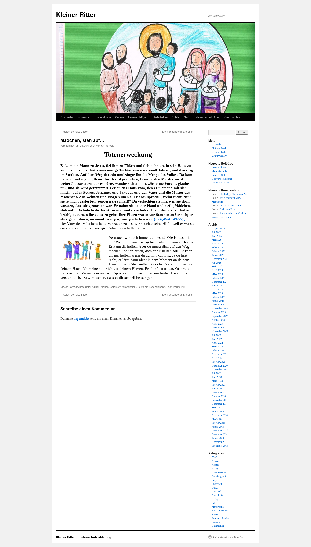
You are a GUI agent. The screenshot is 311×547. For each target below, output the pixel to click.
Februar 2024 (218, 296)
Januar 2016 (218, 426)
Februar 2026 (218, 251)
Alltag (215, 468)
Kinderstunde (103, 117)
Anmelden (217, 144)
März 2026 (217, 247)
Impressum (84, 117)
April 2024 (217, 289)
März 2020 (217, 380)
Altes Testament (220, 472)
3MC (186, 117)
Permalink (179, 287)
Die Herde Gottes (220, 182)
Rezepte (216, 521)
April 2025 (217, 270)
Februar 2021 (218, 361)
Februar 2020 (218, 384)
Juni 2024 (217, 285)
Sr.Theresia (107, 145)
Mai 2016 (217, 419)
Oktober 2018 (219, 396)
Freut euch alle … (221, 167)
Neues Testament (111, 287)
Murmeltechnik (219, 171)
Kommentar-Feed (220, 152)
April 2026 (217, 243)
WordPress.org (219, 155)
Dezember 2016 (220, 415)
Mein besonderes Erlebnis (179, 131)
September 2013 (220, 445)
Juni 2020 (217, 377)
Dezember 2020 (220, 365)
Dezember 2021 (220, 354)
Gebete (119, 117)
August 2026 (218, 228)
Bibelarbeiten (160, 117)
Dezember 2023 (220, 304)
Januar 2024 (218, 300)
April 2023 (217, 323)
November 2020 (220, 369)
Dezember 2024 (220, 281)
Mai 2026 (217, 239)
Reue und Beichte (220, 518)
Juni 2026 (217, 235)
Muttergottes (218, 506)
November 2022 (220, 331)
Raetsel (215, 514)
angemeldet (81, 318)
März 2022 (217, 346)
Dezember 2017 (220, 403)
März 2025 (217, 274)
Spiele (175, 117)
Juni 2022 (217, 338)
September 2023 (220, 316)
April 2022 (217, 342)
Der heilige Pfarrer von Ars (233, 194)
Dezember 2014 (220, 434)
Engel (214, 480)
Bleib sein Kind (227, 209)
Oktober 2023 (219, 312)
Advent (215, 460)
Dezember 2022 (220, 327)
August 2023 (218, 319)
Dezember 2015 (220, 430)
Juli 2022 (216, 335)
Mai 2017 (217, 407)
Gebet (215, 487)
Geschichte (217, 495)
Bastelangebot (219, 476)
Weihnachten (218, 525)
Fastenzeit (217, 483)
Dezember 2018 (220, 392)
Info (214, 502)
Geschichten (232, 117)
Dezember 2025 (220, 258)
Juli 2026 (216, 232)
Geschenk (217, 491)
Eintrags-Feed (219, 148)
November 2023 (220, 308)
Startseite (67, 117)
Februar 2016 (218, 422)
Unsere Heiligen (137, 117)
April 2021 (217, 358)
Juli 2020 (216, 373)
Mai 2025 (217, 266)
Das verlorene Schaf (222, 178)
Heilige (215, 499)
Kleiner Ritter (76, 14)
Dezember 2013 (220, 441)
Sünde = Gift (218, 174)
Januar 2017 (218, 411)
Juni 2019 (217, 388)
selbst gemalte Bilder (74, 131)
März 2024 (217, 293)
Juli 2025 (216, 262)
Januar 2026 (218, 255)
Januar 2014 (218, 438)
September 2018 (220, 399)
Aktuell (96, 287)
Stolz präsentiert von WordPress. (229, 537)
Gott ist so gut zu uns (230, 205)
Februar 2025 (218, 277)
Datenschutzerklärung (207, 117)
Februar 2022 (218, 350)
